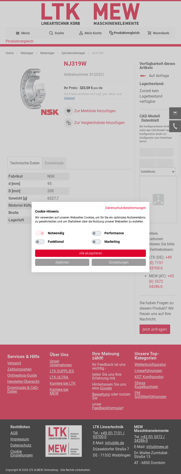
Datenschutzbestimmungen (125, 207)
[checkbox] (96, 233)
